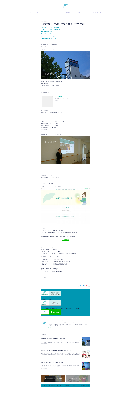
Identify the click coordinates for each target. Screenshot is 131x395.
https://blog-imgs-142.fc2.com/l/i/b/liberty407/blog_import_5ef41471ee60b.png (58, 236)
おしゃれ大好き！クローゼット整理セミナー (52, 271)
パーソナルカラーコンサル (47, 12)
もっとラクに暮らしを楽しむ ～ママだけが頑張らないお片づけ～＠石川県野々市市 (60, 253)
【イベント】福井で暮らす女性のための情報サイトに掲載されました (56, 350)
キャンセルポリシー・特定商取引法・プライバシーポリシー (96, 12)
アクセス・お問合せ (76, 12)
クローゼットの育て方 (35, 12)
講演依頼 (68, 12)
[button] (25, 13)
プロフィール (25, 12)
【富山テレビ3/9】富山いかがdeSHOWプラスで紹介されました (54, 362)
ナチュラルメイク (60, 12)
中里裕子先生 (51, 261)
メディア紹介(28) (43, 277)
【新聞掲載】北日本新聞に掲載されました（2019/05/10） (53, 338)
